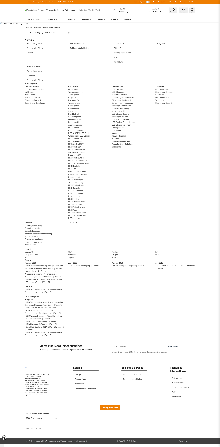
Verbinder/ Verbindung (121, 111)
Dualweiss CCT (74, 155)
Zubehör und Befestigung (35, 103)
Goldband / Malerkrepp (121, 141)
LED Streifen (73, 128)
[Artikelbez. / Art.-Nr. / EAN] (114, 10)
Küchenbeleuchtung (33, 236)
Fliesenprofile (73, 100)
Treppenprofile (74, 103)
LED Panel (72, 210)
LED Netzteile (74, 166)
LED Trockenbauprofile (34, 89)
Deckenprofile (74, 122)
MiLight (115, 255)
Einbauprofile (73, 106)
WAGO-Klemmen (119, 136)
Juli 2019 (159, 263)
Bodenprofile (73, 108)
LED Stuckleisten (162, 89)
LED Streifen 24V (75, 141)
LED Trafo (72, 169)
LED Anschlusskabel (120, 119)
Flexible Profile (74, 114)
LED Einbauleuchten (76, 207)
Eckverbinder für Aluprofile (122, 103)
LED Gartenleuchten (76, 202)
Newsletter (79, 384)
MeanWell (72, 255)
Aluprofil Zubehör (75, 125)
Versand (57, 441)
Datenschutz (177, 378)
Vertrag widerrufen (110, 408)
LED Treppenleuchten (77, 215)
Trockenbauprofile (75, 92)
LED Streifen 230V (76, 144)
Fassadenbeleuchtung (34, 228)
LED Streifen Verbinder (121, 125)
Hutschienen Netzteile (77, 172)
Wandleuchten (30, 245)
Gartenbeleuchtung (32, 231)
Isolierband (116, 147)
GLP (70, 252)
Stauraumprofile (74, 117)
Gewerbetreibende (48, 2)
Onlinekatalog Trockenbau (177, 2)
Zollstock (115, 139)
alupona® (29, 252)
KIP (156, 252)
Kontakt (191, 2)
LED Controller (74, 188)
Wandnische (30, 95)
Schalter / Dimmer (75, 191)
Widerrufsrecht (178, 383)
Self (26, 257)
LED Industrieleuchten (77, 213)
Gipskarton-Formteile (33, 100)
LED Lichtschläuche (76, 150)
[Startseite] (34, 10)
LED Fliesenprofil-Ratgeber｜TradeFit (128, 266)
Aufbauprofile (73, 95)
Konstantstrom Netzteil (77, 174)
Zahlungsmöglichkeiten (132, 379)
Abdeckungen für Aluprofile (123, 97)
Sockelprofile (73, 111)
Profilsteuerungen (75, 193)
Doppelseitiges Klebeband (122, 144)
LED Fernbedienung (76, 185)
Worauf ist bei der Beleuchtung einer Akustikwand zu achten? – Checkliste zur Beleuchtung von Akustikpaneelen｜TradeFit (43, 274)
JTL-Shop (191, 441)
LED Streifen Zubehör (77, 158)
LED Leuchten (74, 199)
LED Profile (73, 89)
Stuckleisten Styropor (164, 92)
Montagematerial (118, 128)
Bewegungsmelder (76, 196)
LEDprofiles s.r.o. (32, 255)
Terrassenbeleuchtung (34, 239)
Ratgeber (29, 300)
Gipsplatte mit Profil (33, 97)
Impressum (176, 396)
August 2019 (117, 263)
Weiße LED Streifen (76, 152)
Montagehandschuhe (120, 133)
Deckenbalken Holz (163, 97)
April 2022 (72, 263)
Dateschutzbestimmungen (156, 352)
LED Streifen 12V (75, 139)
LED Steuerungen (75, 180)
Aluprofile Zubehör (119, 95)
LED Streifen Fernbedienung (123, 122)
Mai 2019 (28, 287)
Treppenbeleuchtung (33, 242)
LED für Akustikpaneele (77, 161)
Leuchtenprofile (74, 119)
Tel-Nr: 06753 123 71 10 (65, 2)
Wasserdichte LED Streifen (79, 136)
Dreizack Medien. (142, 441)
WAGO (114, 257)
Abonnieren (173, 346)
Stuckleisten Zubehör (164, 103)
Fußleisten (159, 95)
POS (157, 255)
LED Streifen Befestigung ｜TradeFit (84, 266)
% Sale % (73, 223)
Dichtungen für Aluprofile (122, 100)
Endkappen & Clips (120, 117)
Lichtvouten (29, 92)
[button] (173, 10)
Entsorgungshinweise (180, 387)
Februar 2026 (30, 263)
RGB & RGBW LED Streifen (79, 133)
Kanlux (115, 252)
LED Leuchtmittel (75, 204)
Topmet (71, 257)
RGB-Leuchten (74, 218)
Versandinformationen (132, 375)
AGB (174, 392)
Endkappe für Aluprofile (121, 106)
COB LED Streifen (75, 130)
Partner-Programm (159, 2)
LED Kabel (116, 130)
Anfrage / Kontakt (82, 375)
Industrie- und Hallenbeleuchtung (38, 234)
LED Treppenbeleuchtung (78, 163)
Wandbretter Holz (162, 100)
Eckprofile (72, 97)
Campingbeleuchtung (33, 225)
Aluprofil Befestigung (120, 108)
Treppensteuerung (75, 183)
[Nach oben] (2, 445)
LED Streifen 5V (74, 147)
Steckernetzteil (74, 177)
